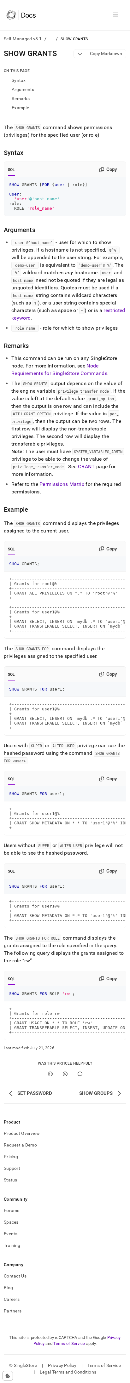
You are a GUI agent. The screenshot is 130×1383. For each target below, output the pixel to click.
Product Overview (22, 1133)
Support (12, 1168)
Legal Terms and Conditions (68, 1371)
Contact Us (15, 1275)
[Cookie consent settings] (8, 1375)
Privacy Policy (62, 1365)
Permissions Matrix (61, 484)
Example (20, 107)
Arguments (23, 89)
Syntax (19, 80)
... (51, 38)
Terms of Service (69, 1343)
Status (10, 1179)
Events (11, 1233)
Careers (12, 1299)
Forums (12, 1210)
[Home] (21, 15)
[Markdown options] (80, 53)
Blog (8, 1287)
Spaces (11, 1222)
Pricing (11, 1156)
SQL (11, 170)
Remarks (21, 98)
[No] (65, 1074)
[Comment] (80, 1074)
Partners (12, 1310)
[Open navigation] (116, 15)
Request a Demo (20, 1144)
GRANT (86, 467)
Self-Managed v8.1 (23, 38)
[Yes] (50, 1074)
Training (12, 1245)
